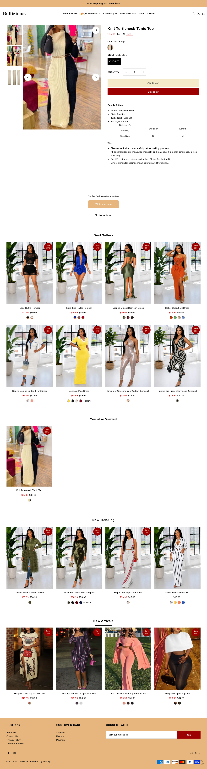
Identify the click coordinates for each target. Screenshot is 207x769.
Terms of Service (15, 743)
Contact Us (12, 736)
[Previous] (28, 77)
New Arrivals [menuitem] (128, 13)
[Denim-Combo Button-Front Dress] (29, 356)
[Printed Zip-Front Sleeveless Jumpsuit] (177, 356)
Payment (60, 740)
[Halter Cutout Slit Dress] (177, 273)
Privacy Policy (13, 740)
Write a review (103, 204)
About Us (11, 732)
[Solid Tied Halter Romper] (79, 273)
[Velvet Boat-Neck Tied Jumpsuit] (79, 558)
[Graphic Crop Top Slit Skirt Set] (29, 659)
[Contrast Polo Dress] (79, 356)
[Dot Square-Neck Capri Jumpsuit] (79, 659)
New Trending (103, 520)
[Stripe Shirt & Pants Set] (177, 558)
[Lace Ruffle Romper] (29, 273)
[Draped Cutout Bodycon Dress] (128, 273)
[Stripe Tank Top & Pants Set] (128, 558)
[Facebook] (8, 753)
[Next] (95, 77)
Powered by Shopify (40, 761)
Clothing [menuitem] (108, 13)
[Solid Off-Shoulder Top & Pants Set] (128, 659)
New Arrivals (103, 621)
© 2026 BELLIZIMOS (17, 761)
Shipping (60, 732)
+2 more (87, 401)
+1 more (87, 602)
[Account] (198, 13)
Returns (60, 736)
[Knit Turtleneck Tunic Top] (29, 456)
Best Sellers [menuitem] (69, 13)
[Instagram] (14, 753)
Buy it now (153, 91)
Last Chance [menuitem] (147, 13)
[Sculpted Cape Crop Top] (177, 659)
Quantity (113, 72)
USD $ (193, 753)
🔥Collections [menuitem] (89, 13)
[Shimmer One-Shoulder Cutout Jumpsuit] (128, 356)
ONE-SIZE (114, 61)
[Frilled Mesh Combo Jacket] (29, 558)
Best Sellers (103, 235)
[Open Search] (193, 13)
